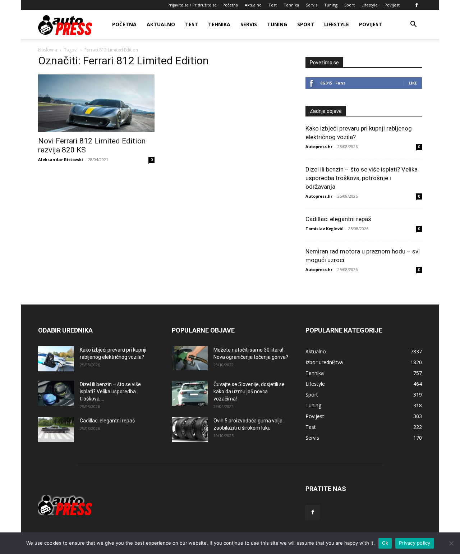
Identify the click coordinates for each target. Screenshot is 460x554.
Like (413, 83)
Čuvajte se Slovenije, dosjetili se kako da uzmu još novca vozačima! (249, 391)
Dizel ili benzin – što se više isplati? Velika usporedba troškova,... (110, 391)
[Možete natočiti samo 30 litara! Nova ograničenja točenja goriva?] (190, 358)
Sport (349, 5)
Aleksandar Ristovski (60, 159)
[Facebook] (416, 5)
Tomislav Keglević (324, 228)
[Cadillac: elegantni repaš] (56, 429)
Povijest (392, 5)
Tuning (330, 5)
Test (272, 5)
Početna (230, 5)
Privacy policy (415, 543)
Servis (311, 5)
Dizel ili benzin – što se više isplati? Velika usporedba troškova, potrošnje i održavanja (361, 178)
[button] (413, 25)
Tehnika (291, 5)
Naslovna (47, 50)
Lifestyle (370, 5)
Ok (385, 543)
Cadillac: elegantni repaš (338, 219)
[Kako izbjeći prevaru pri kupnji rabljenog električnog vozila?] (56, 358)
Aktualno (253, 5)
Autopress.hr (318, 146)
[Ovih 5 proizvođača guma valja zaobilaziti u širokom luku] (190, 429)
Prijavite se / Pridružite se (192, 5)
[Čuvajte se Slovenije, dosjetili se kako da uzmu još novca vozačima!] (190, 393)
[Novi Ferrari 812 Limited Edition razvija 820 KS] (96, 103)
